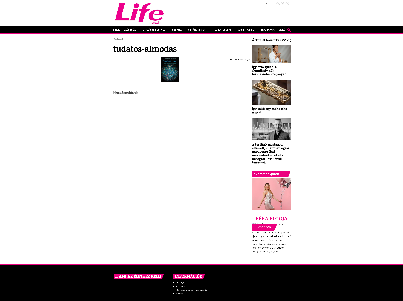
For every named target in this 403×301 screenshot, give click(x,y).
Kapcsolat (179, 293)
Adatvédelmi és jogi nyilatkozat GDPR (192, 290)
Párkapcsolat (222, 30)
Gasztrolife (246, 30)
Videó (282, 30)
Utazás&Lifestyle (154, 30)
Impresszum (181, 286)
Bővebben (264, 227)
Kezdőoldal (118, 39)
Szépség (177, 30)
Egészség (130, 30)
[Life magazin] (139, 13)
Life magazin (181, 282)
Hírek (116, 30)
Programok (267, 30)
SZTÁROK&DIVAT (197, 30)
